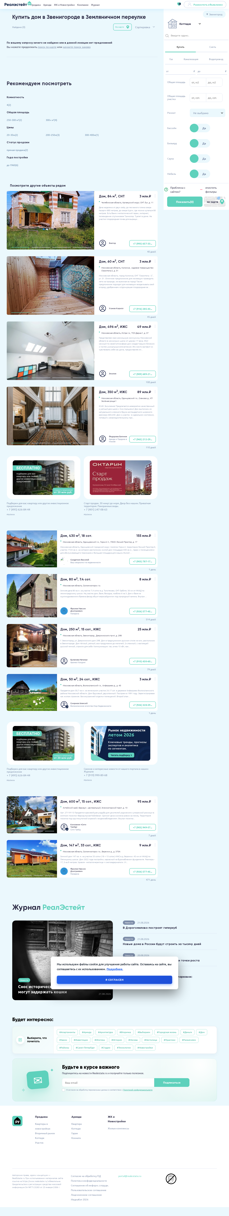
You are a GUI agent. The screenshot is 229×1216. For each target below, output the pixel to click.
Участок (39, 1142)
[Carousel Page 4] (82, 247)
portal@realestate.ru (129, 1175)
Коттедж (39, 1137)
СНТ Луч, (144, 202)
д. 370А (116, 851)
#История (116, 1039)
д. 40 (119, 685)
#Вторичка (125, 1032)
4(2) (9, 104)
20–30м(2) (12, 134)
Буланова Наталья (79, 659)
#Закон (63, 1039)
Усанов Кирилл (116, 308)
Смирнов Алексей (79, 703)
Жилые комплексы (118, 1128)
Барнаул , (83, 807)
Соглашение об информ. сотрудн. (90, 1185)
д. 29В (119, 635)
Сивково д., (144, 398)
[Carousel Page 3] (61, 247)
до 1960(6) (12, 165)
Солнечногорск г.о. (92, 585)
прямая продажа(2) (17, 149)
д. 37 (146, 333)
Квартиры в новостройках (42, 1126)
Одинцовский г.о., (130, 398)
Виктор (112, 243)
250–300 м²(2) (14, 119)
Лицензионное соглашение (86, 1194)
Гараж (74, 1133)
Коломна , (126, 267)
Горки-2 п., (105, 542)
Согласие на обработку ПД (86, 1175)
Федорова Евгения (118, 436)
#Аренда (86, 1032)
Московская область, (111, 267)
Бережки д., (107, 851)
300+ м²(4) (51, 119)
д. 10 (125, 807)
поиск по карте (47, 46)
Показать (185, 202)
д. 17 (135, 542)
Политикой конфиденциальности (138, 1089)
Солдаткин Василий (79, 559)
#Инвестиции (81, 1039)
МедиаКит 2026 (79, 1199)
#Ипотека (100, 1039)
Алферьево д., (109, 685)
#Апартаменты (67, 1032)
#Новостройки (145, 1047)
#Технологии (124, 1047)
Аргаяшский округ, (131, 202)
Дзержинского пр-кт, (105, 635)
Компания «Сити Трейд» (78, 825)
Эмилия (112, 373)
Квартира (76, 1123)
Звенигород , (89, 635)
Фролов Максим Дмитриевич (78, 609)
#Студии (105, 1047)
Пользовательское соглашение (88, 1190)
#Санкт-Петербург (85, 1047)
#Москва (133, 1039)
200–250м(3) (53, 134)
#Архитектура (105, 1032)
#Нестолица (150, 1039)
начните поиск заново (77, 46)
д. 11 (151, 202)
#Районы (64, 1047)
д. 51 (116, 270)
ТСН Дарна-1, (137, 333)
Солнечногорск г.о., (92, 851)
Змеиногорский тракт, (112, 807)
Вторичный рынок (45, 1133)
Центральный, (94, 807)
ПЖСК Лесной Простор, (121, 542)
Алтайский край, (70, 807)
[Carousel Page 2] (41, 247)
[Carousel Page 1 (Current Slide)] (20, 247)
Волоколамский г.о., (92, 685)
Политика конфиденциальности (89, 1180)
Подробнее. (115, 969)
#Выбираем (144, 1032)
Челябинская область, (111, 202)
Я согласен (114, 979)
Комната (76, 1137)
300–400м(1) (92, 134)
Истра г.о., (126, 333)
